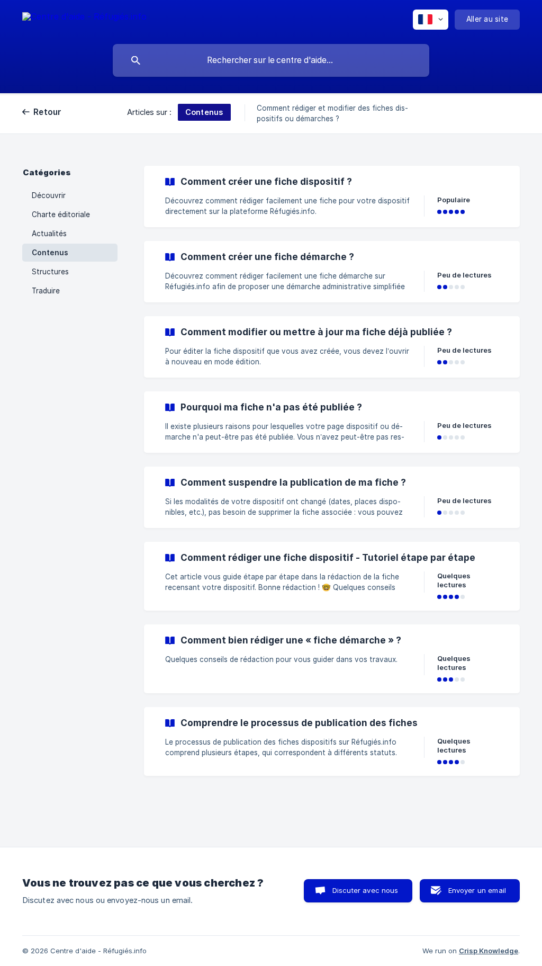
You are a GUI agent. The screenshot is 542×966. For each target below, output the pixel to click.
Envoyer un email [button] (477, 890)
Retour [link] (47, 112)
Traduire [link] (46, 291)
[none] (84, 18)
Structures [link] (50, 271)
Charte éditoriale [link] (61, 214)
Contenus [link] (50, 252)
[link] (332, 196)
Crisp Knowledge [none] (488, 950)
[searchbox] (271, 60)
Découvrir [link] (49, 195)
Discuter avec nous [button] (365, 890)
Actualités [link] (49, 233)
